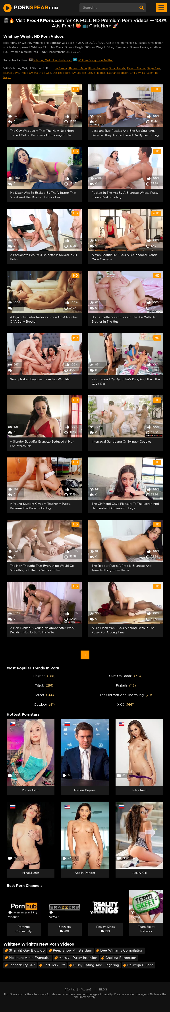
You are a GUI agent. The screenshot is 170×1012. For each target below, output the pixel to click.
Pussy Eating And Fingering (96, 965)
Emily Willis (137, 73)
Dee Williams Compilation (121, 950)
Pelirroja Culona (140, 965)
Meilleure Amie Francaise (29, 957)
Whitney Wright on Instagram (52, 60)
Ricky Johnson (98, 68)
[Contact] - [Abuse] (78, 989)
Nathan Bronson (117, 73)
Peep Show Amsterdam (72, 950)
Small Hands (117, 68)
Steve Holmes (96, 73)
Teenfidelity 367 (22, 965)
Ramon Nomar (136, 68)
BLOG (103, 989)
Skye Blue (153, 68)
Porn (36, 7)
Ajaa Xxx (45, 73)
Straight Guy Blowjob (27, 950)
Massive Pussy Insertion (78, 957)
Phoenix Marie (77, 68)
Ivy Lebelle (79, 73)
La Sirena (61, 68)
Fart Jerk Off (54, 965)
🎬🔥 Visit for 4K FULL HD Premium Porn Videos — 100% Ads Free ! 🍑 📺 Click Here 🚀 (85, 23)
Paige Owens (29, 73)
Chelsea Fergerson (120, 957)
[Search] (141, 7)
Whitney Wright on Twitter (95, 60)
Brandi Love (11, 73)
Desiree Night (61, 73)
